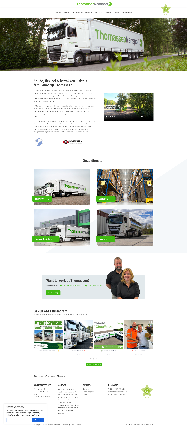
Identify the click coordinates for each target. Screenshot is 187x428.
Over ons (103, 239)
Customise (12, 420)
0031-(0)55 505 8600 (96, 286)
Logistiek (103, 198)
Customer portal (127, 13)
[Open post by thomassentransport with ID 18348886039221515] (78, 334)
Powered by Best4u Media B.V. (72, 425)
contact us (69, 408)
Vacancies (88, 13)
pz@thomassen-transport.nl (73, 286)
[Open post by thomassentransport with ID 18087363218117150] (138, 334)
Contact (116, 13)
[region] (25, 414)
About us (97, 13)
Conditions (108, 13)
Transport (58, 13)
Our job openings (53, 293)
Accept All (38, 420)
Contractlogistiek (43, 239)
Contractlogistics (77, 13)
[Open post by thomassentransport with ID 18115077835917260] (108, 334)
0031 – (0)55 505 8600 (43, 397)
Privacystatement (139, 424)
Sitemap (129, 424)
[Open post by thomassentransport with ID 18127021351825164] (48, 334)
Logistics (66, 13)
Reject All (25, 420)
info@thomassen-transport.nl (117, 392)
